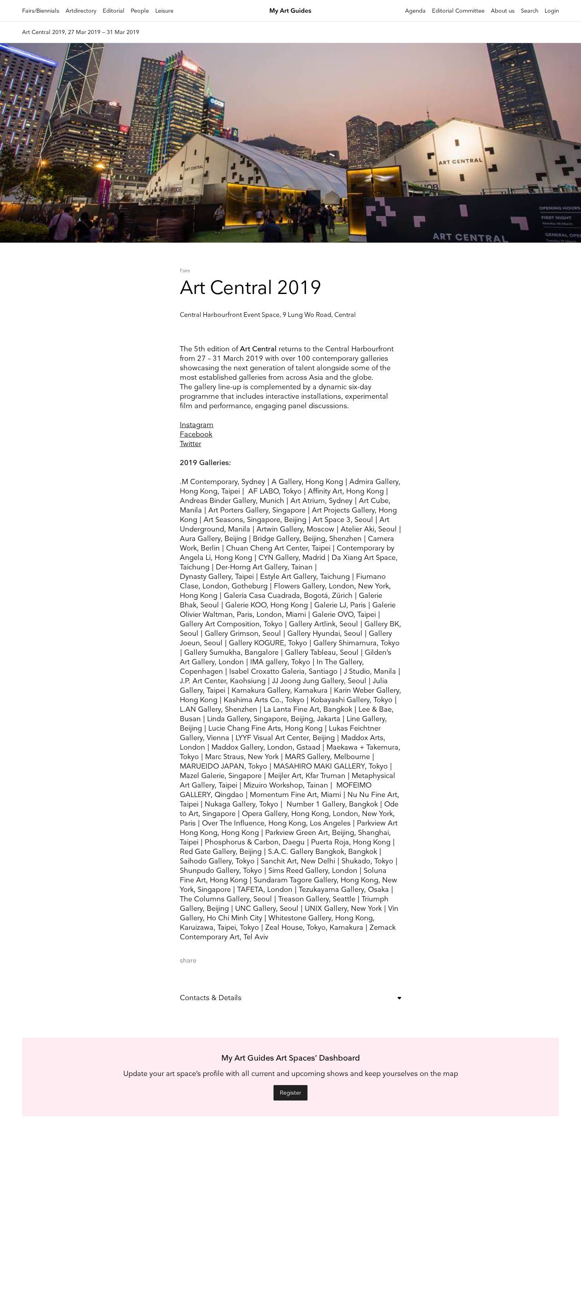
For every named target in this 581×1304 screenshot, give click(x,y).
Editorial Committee (458, 11)
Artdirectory (81, 11)
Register (290, 1092)
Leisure (164, 11)
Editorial (113, 11)
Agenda (415, 11)
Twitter (190, 444)
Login (552, 11)
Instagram (196, 425)
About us (503, 11)
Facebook (196, 434)
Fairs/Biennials (40, 11)
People (140, 11)
